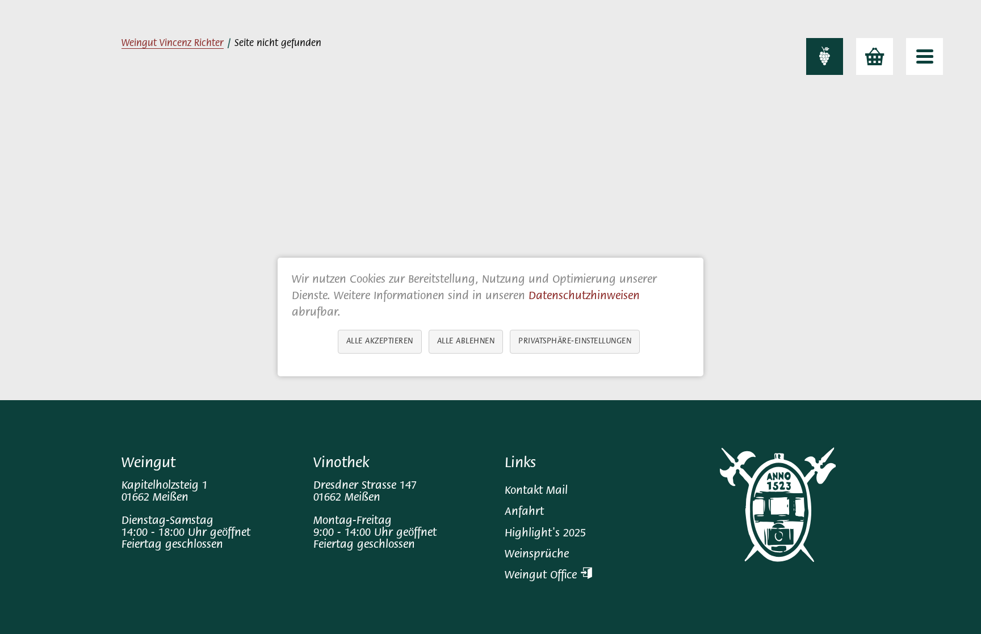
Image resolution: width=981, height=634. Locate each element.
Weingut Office (542, 576)
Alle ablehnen (466, 341)
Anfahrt (524, 512)
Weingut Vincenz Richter (172, 44)
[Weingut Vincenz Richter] (824, 56)
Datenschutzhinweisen (584, 297)
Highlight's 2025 (545, 534)
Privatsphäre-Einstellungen (574, 341)
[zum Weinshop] (874, 56)
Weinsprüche (537, 555)
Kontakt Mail (536, 491)
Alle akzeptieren (379, 341)
